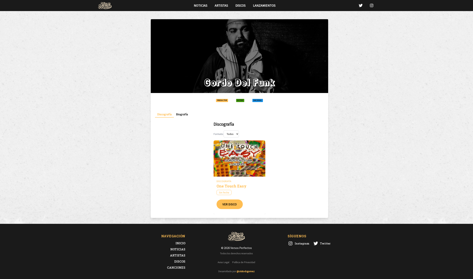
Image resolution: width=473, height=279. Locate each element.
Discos (240, 6)
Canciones (176, 267)
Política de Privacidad (243, 262)
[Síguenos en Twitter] (361, 5)
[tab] (164, 114)
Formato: (219, 134)
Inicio (180, 243)
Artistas (221, 6)
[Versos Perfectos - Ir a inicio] (105, 5)
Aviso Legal (223, 262)
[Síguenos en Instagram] (371, 5)
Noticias (200, 6)
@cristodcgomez (246, 271)
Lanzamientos (264, 6)
